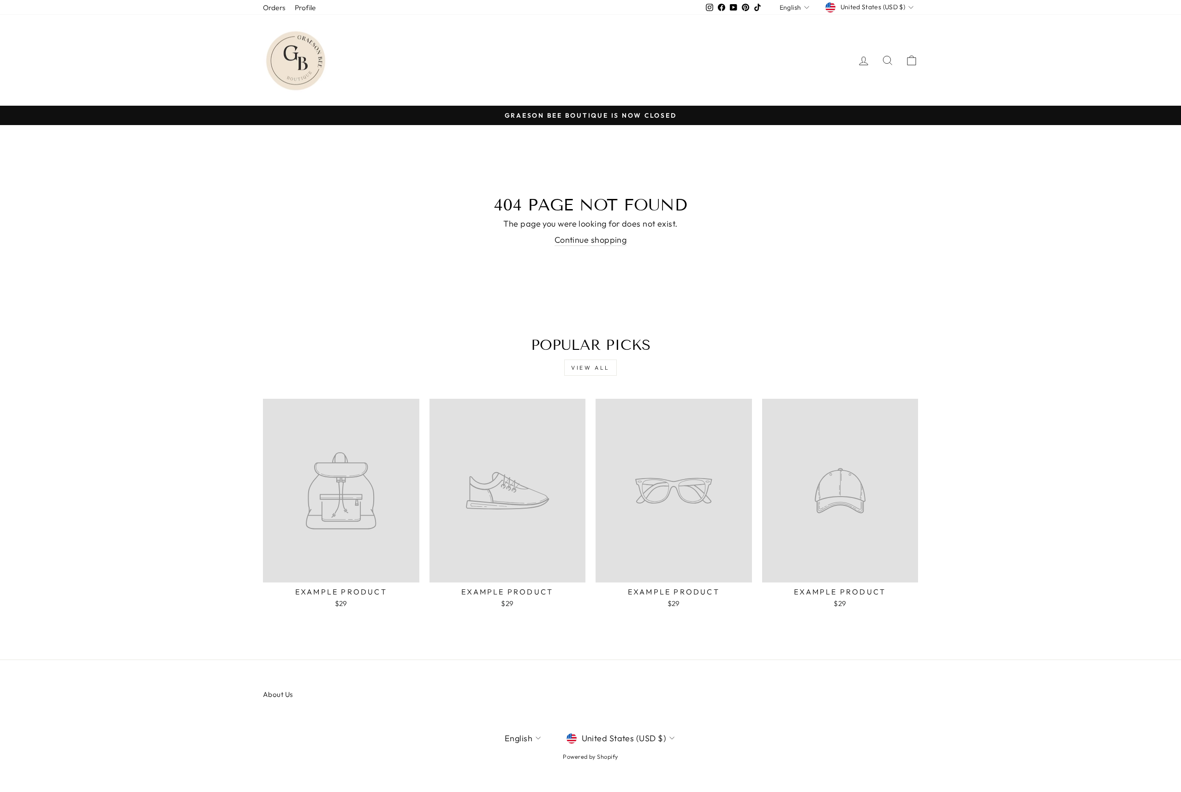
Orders (274, 7)
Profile (305, 7)
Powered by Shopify (590, 756)
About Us (278, 694)
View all (590, 367)
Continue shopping (591, 239)
